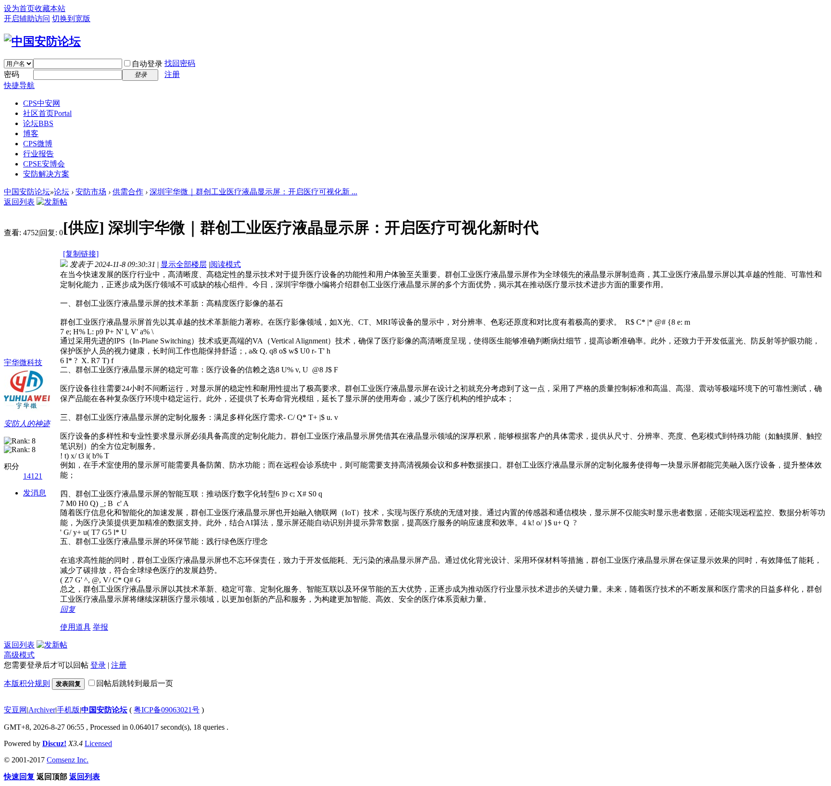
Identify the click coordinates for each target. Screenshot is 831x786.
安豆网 (15, 710)
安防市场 (91, 192)
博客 (30, 133)
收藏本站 (50, 8)
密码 (11, 74)
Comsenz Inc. (67, 760)
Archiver (41, 710)
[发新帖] (52, 202)
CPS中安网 (41, 103)
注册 (172, 74)
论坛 (38, 123)
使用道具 (75, 627)
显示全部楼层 (184, 264)
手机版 (68, 710)
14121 (32, 476)
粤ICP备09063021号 (167, 710)
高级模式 (19, 655)
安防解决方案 (46, 174)
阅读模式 (225, 264)
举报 (100, 627)
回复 (68, 609)
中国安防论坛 (27, 192)
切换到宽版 (71, 18)
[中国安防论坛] (42, 41)
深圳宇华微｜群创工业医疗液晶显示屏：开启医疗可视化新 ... (253, 192)
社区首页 (47, 113)
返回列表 (19, 202)
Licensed (98, 743)
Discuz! (54, 743)
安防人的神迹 (27, 423)
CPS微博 (37, 143)
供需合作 (128, 192)
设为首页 (19, 8)
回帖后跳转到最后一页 (134, 683)
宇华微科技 (23, 362)
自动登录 (147, 64)
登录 (98, 665)
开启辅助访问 (27, 18)
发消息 (34, 493)
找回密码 (179, 63)
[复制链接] (81, 254)
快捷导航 (19, 85)
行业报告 (38, 154)
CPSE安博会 (44, 164)
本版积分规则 (27, 683)
